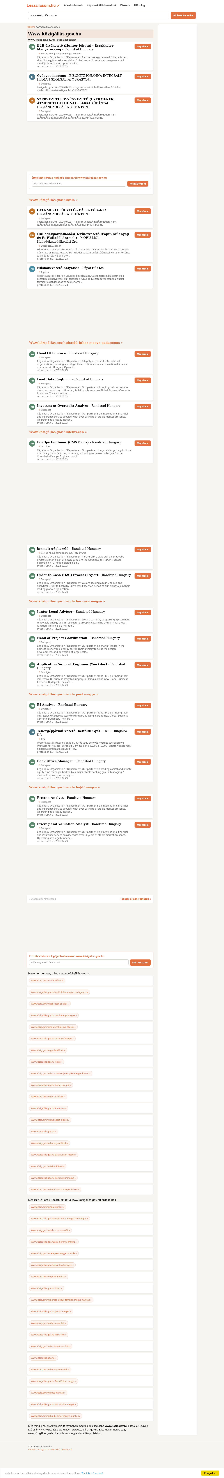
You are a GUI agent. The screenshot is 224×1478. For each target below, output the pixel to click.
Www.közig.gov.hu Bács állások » (47, 1166)
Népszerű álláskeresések (101, 5)
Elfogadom (210, 1473)
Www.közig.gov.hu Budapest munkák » (50, 1346)
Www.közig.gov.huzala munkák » (47, 1206)
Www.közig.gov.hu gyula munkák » (48, 1276)
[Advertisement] (89, 146)
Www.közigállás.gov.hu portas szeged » (51, 1085)
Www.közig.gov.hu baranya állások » (49, 1143)
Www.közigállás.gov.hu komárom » (48, 1108)
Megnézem (143, 46)
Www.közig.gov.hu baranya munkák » (50, 1369)
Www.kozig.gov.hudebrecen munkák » (50, 1230)
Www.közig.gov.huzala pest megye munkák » (54, 1253)
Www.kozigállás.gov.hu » (43, 1131)
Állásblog (139, 5)
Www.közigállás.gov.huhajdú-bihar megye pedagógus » (76, 343)
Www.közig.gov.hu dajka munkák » (48, 1323)
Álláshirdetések (73, 5)
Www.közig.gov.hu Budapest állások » (50, 1119)
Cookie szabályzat (37, 1449)
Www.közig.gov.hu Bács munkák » (48, 1392)
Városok (125, 5)
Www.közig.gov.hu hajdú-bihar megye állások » (55, 1189)
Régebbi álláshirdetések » (135, 898)
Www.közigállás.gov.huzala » (53, 200)
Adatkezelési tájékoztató (59, 1449)
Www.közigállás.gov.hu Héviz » (46, 1061)
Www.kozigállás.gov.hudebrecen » (58, 432)
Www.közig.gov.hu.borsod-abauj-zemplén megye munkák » (61, 1299)
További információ (92, 1473)
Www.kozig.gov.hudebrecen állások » (50, 1003)
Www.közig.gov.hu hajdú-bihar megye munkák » (55, 1415)
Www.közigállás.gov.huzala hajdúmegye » (64, 787)
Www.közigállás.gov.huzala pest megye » (63, 694)
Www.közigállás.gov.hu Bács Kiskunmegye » (53, 1177)
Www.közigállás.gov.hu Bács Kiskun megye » (53, 1154)
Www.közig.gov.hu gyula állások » (48, 1050)
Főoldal (31, 27)
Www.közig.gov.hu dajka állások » (48, 1096)
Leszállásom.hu (41, 5)
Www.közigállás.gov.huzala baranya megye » (67, 601)
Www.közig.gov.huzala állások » (47, 980)
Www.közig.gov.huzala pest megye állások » (53, 1026)
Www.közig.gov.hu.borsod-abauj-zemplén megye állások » (60, 1073)
